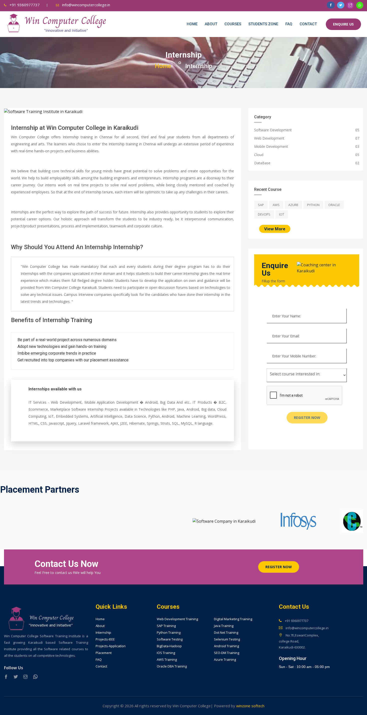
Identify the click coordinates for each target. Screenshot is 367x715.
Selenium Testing (227, 639)
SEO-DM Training (226, 652)
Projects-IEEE (105, 639)
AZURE (293, 205)
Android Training (226, 646)
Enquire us (343, 24)
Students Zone (263, 24)
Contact (308, 24)
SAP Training (166, 625)
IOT (281, 214)
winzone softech (249, 705)
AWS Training (167, 659)
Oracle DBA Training (172, 666)
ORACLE (334, 205)
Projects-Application (111, 646)
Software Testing (170, 639)
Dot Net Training (226, 632)
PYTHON (313, 205)
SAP (261, 205)
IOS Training (166, 652)
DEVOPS (264, 214)
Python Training (169, 632)
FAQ (99, 659)
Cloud (258, 154)
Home (192, 24)
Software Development (273, 130)
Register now (307, 417)
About (211, 24)
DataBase (262, 163)
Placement (104, 652)
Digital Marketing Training (233, 619)
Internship (103, 632)
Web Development (269, 138)
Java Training (223, 625)
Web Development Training (177, 619)
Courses (232, 24)
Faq (288, 24)
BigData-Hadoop (169, 646)
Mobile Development (271, 146)
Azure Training (225, 659)
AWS (276, 205)
